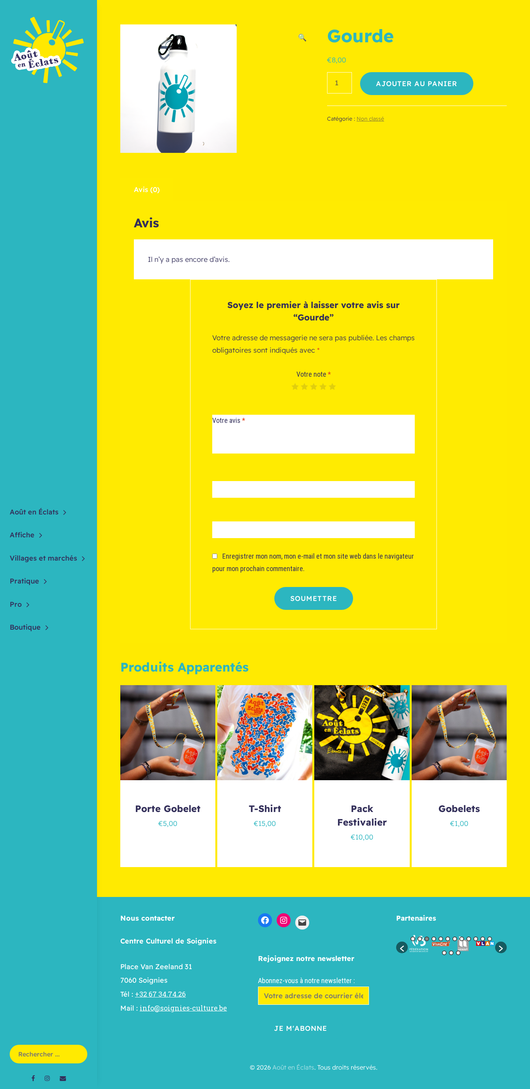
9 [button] (468, 939)
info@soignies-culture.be (183, 1008)
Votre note (313, 374)
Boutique (25, 627)
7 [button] (454, 939)
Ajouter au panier (416, 83)
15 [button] (458, 952)
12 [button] (489, 939)
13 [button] (444, 952)
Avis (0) (147, 189)
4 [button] (433, 939)
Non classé (370, 118)
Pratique (24, 581)
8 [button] (461, 939)
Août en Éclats (34, 511)
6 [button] (447, 939)
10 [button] (475, 939)
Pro (16, 604)
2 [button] (419, 939)
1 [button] (412, 939)
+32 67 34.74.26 (160, 994)
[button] (402, 947)
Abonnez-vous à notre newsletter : (306, 980)
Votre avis (228, 420)
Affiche (22, 534)
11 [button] (482, 939)
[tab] (146, 189)
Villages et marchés (43, 558)
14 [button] (451, 952)
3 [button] (426, 939)
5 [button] (440, 939)
